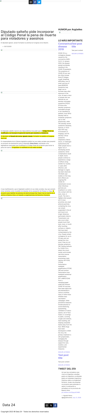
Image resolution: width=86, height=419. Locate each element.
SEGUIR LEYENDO (64, 352)
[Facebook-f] (35, 2)
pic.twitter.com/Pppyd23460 (71, 392)
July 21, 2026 (77, 397)
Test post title (77, 45)
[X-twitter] (51, 405)
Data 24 (9, 405)
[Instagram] (31, 2)
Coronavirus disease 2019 (65, 46)
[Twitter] (39, 2)
